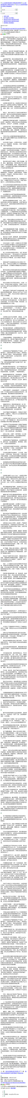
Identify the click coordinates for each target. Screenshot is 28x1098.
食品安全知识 (17, 28)
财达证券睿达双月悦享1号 (13, 1071)
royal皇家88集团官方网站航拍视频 (11, 3)
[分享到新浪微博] (1, 34)
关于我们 (3, 28)
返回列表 (20, 1073)
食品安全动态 (9, 28)
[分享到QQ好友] (1, 1084)
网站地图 (13, 1088)
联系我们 (23, 28)
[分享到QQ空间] (3, 34)
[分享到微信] (5, 34)
